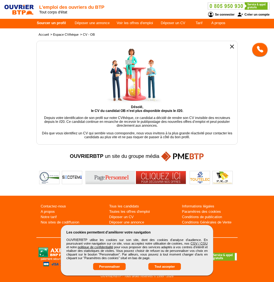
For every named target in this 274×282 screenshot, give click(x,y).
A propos (218, 23)
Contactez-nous (53, 206)
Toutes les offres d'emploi (129, 212)
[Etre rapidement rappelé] (258, 49)
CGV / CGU (199, 243)
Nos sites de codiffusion (60, 222)
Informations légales (198, 206)
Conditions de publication (202, 217)
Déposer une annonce (92, 23)
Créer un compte (257, 14)
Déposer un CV (173, 23)
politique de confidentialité (95, 247)
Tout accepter (165, 266)
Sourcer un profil (51, 23)
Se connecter (224, 14)
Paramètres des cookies (201, 212)
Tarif (199, 23)
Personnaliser (109, 266)
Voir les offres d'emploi (135, 23)
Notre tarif (49, 217)
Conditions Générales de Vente (206, 222)
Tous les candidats (124, 206)
